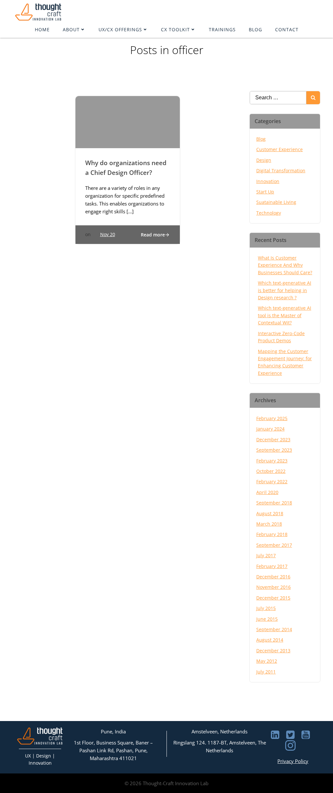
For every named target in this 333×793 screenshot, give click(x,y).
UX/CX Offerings (120, 29)
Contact (287, 29)
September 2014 (274, 629)
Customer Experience (279, 149)
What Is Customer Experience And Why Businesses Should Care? (285, 265)
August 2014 (269, 640)
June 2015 (267, 619)
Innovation (267, 181)
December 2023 (273, 439)
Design (263, 160)
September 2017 (274, 545)
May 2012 (266, 661)
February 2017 (271, 566)
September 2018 (274, 503)
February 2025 (271, 418)
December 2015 (273, 598)
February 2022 (271, 481)
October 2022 (271, 471)
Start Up (265, 192)
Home (42, 29)
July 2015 (266, 608)
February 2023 (271, 461)
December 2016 (273, 577)
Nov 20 (107, 234)
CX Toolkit (175, 29)
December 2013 (273, 650)
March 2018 (269, 524)
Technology (268, 213)
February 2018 (271, 534)
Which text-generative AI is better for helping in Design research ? (284, 290)
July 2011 (266, 672)
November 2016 (273, 587)
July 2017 (266, 555)
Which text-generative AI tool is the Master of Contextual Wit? (284, 315)
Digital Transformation (280, 170)
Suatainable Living (276, 202)
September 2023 (274, 450)
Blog (255, 29)
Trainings (222, 29)
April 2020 (267, 492)
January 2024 (270, 429)
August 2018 (269, 513)
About (71, 29)
